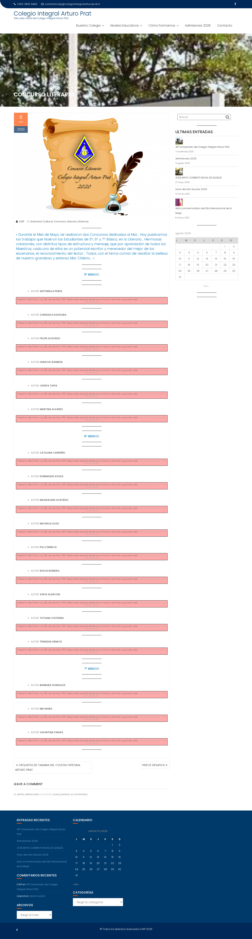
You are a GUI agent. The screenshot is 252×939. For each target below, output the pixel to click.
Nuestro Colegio (88, 25)
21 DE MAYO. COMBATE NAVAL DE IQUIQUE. (198, 177)
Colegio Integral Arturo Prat (52, 13)
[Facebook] (235, 4)
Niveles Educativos (124, 25)
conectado (46, 794)
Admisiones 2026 (198, 25)
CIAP (21, 221)
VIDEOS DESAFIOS (153, 765)
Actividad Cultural (41, 221)
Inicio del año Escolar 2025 (191, 189)
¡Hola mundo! (37, 896)
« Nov (206, 286)
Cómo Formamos (161, 25)
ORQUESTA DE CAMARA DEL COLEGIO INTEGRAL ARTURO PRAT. (48, 767)
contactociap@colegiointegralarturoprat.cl (72, 4)
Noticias (83, 221)
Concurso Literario (65, 221)
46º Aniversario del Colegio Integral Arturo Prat (202, 147)
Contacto (224, 25)
